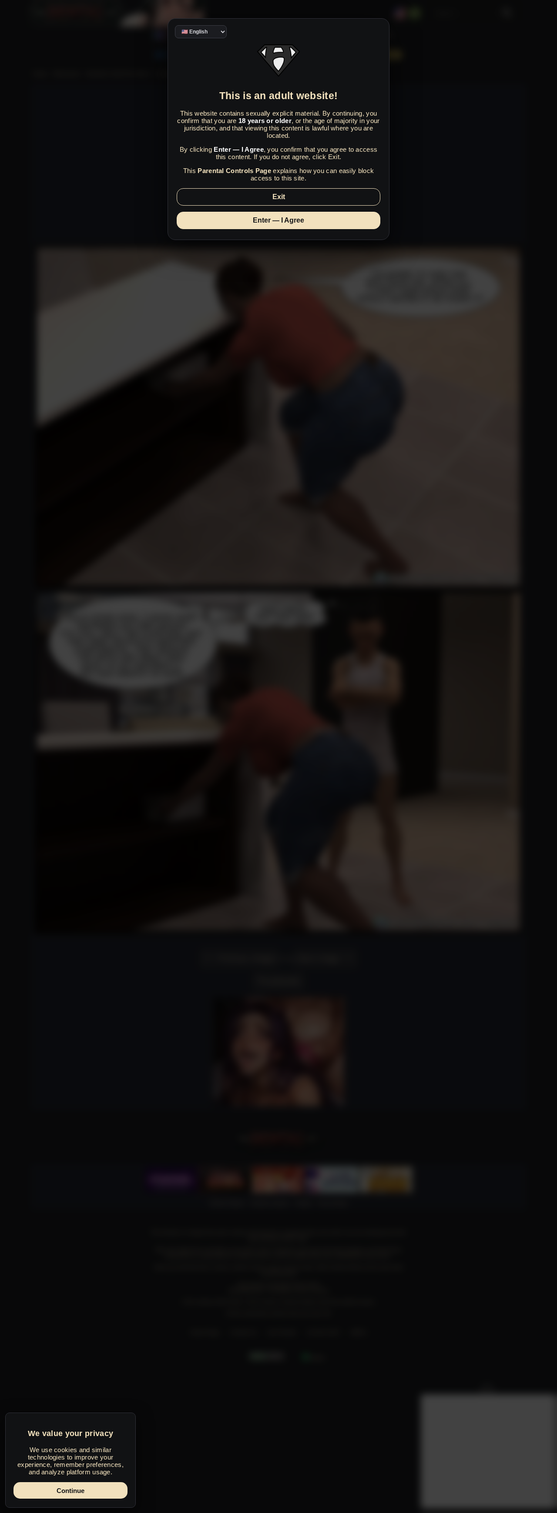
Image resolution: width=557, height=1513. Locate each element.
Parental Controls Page (234, 170)
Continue (70, 1490)
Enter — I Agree (278, 220)
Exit (278, 196)
